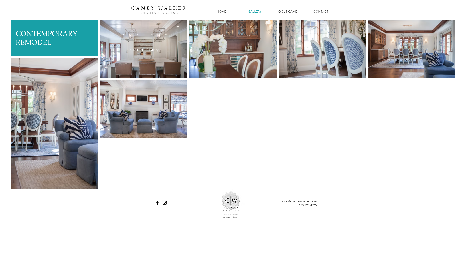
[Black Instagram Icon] (164, 202)
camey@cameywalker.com (298, 201)
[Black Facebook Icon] (157, 202)
